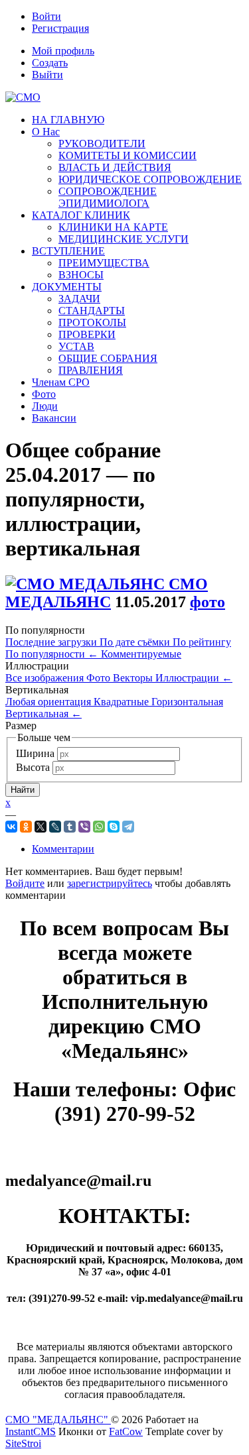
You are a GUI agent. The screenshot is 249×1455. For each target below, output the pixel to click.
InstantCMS (30, 1431)
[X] (40, 827)
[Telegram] (128, 827)
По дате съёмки (136, 642)
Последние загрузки (52, 642)
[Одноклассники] (26, 827)
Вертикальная (43, 713)
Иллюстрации (193, 677)
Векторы (134, 677)
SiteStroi (23, 1443)
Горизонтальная (187, 701)
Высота (33, 767)
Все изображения (45, 677)
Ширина (35, 753)
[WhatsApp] (99, 827)
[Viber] (84, 827)
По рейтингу (202, 642)
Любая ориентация (49, 701)
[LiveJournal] (55, 827)
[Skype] (114, 827)
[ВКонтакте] (11, 827)
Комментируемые (141, 654)
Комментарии (63, 848)
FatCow (126, 1431)
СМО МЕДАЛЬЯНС (106, 593)
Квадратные (122, 701)
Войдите (24, 883)
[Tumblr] (70, 827)
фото (207, 602)
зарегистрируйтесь (109, 883)
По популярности (51, 654)
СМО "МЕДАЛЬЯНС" (58, 1419)
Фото (99, 677)
